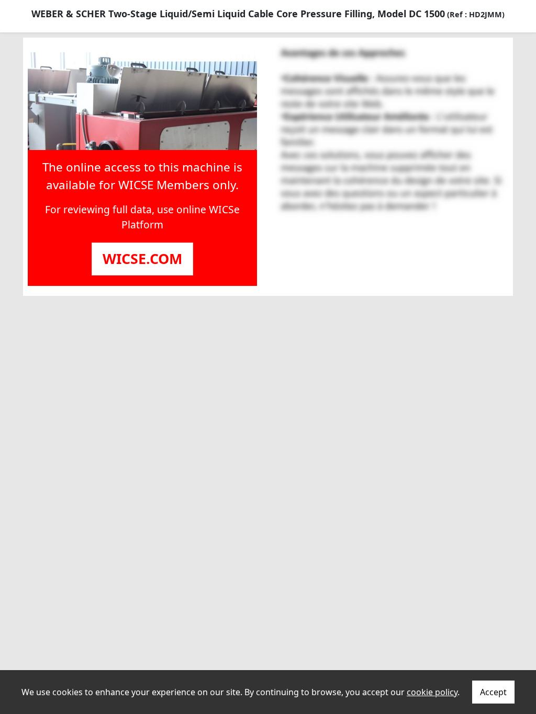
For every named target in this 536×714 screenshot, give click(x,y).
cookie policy (432, 692)
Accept (493, 692)
